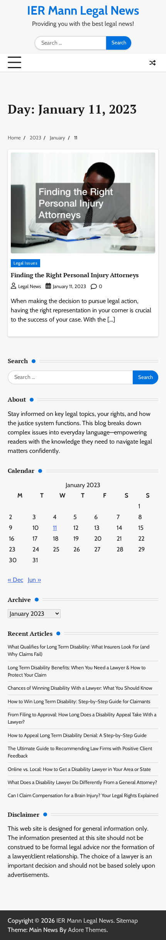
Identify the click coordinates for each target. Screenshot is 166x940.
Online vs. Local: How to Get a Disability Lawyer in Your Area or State (79, 769)
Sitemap (127, 920)
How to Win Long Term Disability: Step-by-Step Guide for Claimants (79, 701)
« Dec (15, 579)
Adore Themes (87, 929)
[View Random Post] (152, 63)
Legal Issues (25, 263)
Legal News (29, 286)
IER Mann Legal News (83, 10)
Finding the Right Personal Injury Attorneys (75, 275)
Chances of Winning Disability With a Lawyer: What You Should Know (80, 688)
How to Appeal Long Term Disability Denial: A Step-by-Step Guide (77, 735)
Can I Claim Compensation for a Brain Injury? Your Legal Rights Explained (83, 795)
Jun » (34, 579)
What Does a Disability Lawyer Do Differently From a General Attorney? (82, 782)
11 (55, 527)
